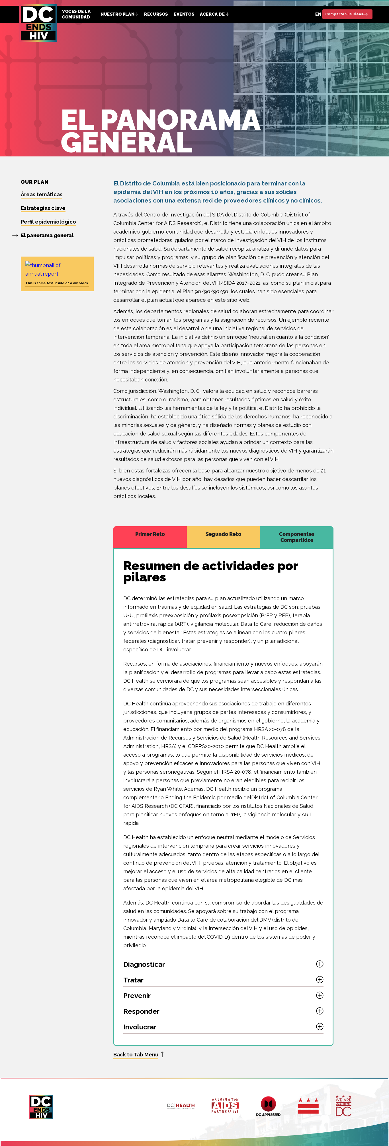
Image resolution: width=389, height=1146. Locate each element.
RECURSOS (156, 14)
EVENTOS (184, 14)
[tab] (150, 537)
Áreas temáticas (41, 194)
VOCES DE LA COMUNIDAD (76, 14)
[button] (119, 14)
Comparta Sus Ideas (344, 14)
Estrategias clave (43, 208)
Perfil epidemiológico (48, 222)
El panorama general (47, 235)
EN (318, 14)
